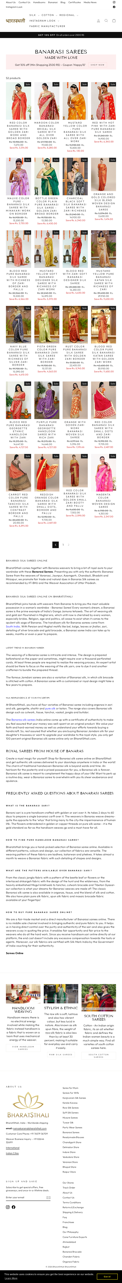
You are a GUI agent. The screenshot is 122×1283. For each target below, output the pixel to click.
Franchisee (68, 1222)
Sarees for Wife (71, 1092)
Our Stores (68, 1182)
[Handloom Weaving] (23, 993)
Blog (63, 2)
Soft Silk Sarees (70, 1112)
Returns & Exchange (73, 1207)
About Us (11, 2)
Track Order (69, 1187)
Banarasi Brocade (72, 1251)
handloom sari (80, 934)
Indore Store (69, 1152)
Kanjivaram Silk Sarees (74, 1097)
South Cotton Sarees (99, 1055)
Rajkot (66, 1246)
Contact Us (24, 2)
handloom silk (57, 622)
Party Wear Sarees (72, 1127)
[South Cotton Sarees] (99, 997)
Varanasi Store (70, 1162)
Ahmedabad (69, 1242)
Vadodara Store (71, 1157)
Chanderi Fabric (71, 1256)
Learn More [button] (11, 1278)
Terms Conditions (72, 1202)
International (12, 1147)
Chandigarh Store (72, 1142)
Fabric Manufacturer (47, 26)
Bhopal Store (69, 1167)
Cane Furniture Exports (75, 1237)
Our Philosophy (71, 1232)
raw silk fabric (54, 1032)
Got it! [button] (107, 1276)
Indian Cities (12, 1153)
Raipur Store (69, 1171)
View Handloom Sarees (23, 1048)
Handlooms (39, 2)
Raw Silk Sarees (61, 1054)
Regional (68, 15)
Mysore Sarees (70, 1117)
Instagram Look (14, 6)
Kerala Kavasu (70, 1102)
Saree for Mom (70, 1088)
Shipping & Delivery (73, 1212)
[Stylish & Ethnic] (61, 993)
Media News (90, 2)
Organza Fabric (71, 1261)
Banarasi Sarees (71, 1132)
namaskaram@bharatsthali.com (30, 1128)
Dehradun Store (71, 1147)
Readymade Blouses (73, 1137)
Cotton (48, 15)
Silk (33, 15)
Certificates (74, 2)
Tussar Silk (68, 1122)
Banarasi (53, 2)
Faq (65, 1217)
